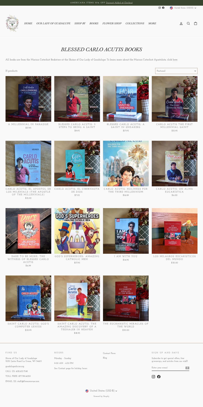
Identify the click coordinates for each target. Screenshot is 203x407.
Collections (135, 23)
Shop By (79, 23)
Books (93, 23)
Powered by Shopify (101, 396)
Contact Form (109, 353)
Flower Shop (111, 23)
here (175, 60)
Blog (105, 358)
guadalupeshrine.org (15, 366)
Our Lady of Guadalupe (53, 23)
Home (28, 23)
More (152, 23)
